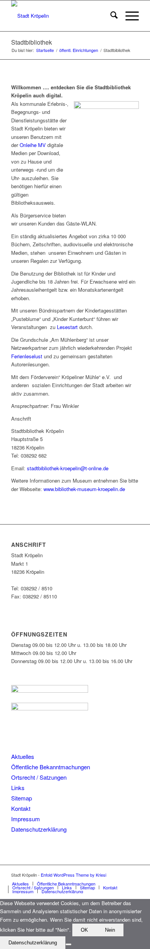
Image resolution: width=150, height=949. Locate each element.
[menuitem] (110, 15)
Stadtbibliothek (31, 42)
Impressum (25, 819)
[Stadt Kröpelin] (62, 15)
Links (18, 788)
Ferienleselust (26, 356)
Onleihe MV (33, 145)
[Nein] (68, 944)
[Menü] (128, 15)
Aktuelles (22, 756)
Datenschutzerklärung (39, 829)
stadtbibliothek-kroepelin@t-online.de (67, 468)
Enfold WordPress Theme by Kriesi (73, 875)
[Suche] (110, 15)
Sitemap (21, 798)
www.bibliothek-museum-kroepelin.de (84, 489)
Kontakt (20, 808)
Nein (110, 930)
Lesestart (67, 327)
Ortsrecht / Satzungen (39, 777)
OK (84, 930)
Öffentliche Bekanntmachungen (50, 767)
